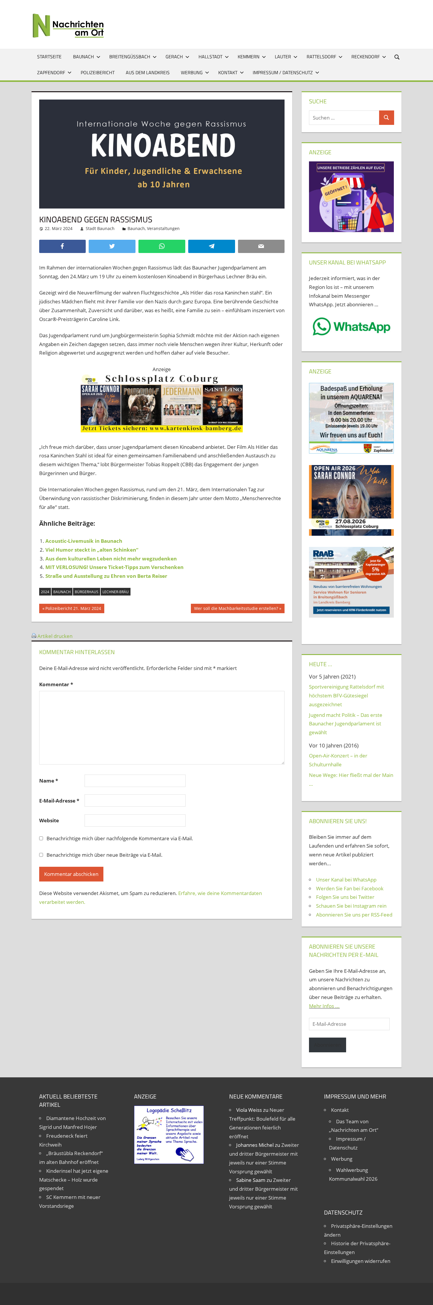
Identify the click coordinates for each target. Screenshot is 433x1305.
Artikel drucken (54, 636)
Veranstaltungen (163, 228)
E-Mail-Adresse (59, 800)
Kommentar (56, 684)
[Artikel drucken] (34, 636)
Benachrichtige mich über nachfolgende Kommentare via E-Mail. (120, 838)
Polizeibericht (98, 72)
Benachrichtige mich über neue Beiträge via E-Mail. (105, 854)
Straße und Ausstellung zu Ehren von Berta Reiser (106, 576)
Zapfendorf (51, 72)
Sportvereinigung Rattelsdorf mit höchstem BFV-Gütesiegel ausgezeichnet (346, 695)
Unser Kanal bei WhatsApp (346, 879)
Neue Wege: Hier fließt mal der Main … (351, 779)
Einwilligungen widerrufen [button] (360, 1261)
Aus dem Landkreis (148, 72)
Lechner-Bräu (116, 591)
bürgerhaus (86, 591)
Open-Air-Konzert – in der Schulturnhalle (338, 760)
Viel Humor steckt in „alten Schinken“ (91, 549)
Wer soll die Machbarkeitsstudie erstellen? (236, 609)
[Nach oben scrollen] (423, 1295)
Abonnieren (327, 1044)
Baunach (83, 56)
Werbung (192, 72)
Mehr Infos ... (324, 1006)
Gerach (174, 56)
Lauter (283, 56)
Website (49, 820)
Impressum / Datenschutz (283, 72)
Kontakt (227, 72)
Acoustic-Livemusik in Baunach (83, 540)
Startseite (49, 56)
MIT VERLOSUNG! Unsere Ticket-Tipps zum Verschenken (114, 567)
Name (48, 780)
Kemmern (249, 56)
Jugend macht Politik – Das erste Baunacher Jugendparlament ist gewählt (345, 724)
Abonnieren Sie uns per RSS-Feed (354, 914)
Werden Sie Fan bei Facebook (350, 888)
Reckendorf (365, 56)
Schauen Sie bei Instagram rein (351, 905)
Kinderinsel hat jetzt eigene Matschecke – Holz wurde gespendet (73, 1179)
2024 (45, 591)
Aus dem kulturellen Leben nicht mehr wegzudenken (111, 558)
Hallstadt (210, 56)
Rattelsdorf (321, 56)
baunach (62, 591)
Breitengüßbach (129, 56)
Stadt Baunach (100, 228)
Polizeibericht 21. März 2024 (73, 609)
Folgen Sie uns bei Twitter (345, 897)
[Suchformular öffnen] (397, 56)
